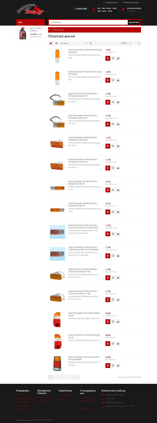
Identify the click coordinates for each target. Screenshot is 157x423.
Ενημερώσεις (84, 408)
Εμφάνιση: (124, 43)
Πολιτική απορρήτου (23, 402)
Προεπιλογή (64, 43)
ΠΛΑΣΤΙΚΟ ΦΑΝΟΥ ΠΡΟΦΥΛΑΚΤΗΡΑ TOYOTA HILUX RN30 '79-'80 (82, 270)
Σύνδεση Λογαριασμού (131, 2)
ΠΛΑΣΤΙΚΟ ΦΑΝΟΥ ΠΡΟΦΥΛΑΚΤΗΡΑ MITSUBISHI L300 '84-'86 (82, 139)
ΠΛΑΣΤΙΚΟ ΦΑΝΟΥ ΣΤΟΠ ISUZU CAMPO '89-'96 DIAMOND (83, 358)
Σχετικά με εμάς (21, 395)
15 (130, 43)
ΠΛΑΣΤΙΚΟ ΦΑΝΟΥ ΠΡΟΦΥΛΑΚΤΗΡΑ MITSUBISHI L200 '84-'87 (82, 95)
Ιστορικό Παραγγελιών (87, 401)
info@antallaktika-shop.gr (114, 402)
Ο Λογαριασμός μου (111, 2)
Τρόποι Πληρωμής (22, 409)
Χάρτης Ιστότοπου (43, 401)
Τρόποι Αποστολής (22, 406)
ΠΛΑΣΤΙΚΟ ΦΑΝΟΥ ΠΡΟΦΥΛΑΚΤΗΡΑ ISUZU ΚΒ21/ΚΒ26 (85, 51)
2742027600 (81, 8)
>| (78, 377)
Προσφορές (63, 398)
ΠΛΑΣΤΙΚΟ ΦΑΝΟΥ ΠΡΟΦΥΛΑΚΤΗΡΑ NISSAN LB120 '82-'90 (82, 183)
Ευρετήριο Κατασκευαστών (68, 395)
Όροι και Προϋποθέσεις (24, 398)
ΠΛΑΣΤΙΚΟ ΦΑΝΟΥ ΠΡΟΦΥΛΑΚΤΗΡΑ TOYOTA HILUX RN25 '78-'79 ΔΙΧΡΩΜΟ (83, 226)
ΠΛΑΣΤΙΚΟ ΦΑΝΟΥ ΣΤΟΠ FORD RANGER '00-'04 (84, 314)
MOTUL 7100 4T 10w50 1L (36, 29)
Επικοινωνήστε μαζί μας (45, 397)
